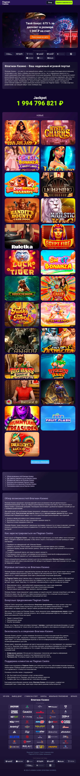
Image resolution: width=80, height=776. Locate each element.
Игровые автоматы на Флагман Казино (20, 480)
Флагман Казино (40, 700)
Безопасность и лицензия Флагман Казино (21, 484)
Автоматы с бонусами (40, 462)
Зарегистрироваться (64, 2)
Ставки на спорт (31, 696)
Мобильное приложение (58, 696)
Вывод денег (17, 696)
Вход (50, 2)
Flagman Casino (6, 2)
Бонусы (44, 696)
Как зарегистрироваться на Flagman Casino (22, 478)
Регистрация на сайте (40, 37)
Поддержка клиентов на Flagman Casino (21, 486)
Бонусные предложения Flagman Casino (20, 482)
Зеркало (74, 696)
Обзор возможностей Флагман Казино (20, 476)
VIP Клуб (6, 696)
